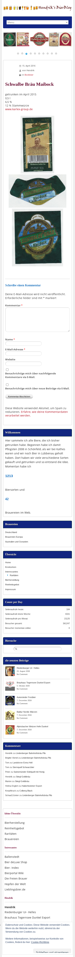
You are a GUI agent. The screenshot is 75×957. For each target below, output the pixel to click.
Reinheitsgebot (12, 584)
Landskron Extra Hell (22, 762)
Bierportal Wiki (14, 873)
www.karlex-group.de (19, 109)
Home (8, 562)
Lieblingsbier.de (15, 889)
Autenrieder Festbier (26, 697)
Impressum (10, 589)
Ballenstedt (12, 857)
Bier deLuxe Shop (16, 862)
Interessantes (11, 572)
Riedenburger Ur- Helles (28, 668)
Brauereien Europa (14, 537)
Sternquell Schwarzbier (23, 767)
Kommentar (13, 305)
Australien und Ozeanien (16, 542)
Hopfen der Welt (15, 884)
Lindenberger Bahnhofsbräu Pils (31, 753)
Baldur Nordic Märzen (27, 712)
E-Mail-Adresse (15, 349)
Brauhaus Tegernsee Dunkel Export (33, 682)
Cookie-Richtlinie (40, 942)
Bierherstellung (12, 580)
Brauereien (12, 839)
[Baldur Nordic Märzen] (10, 711)
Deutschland (11, 532)
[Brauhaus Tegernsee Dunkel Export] (10, 682)
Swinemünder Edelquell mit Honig (29, 772)
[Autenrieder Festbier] (10, 697)
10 (56, 53)
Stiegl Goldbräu (23, 776)
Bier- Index (12, 868)
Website (10, 359)
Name (10, 339)
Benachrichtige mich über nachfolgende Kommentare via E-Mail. (30, 375)
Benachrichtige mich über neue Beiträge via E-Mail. (37, 388)
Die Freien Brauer (16, 878)
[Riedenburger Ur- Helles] (10, 668)
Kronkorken (10, 567)
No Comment (22, 674)
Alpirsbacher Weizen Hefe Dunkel (32, 726)
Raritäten (14, 575)
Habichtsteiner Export (32, 786)
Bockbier (29, 74)
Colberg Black (25, 791)
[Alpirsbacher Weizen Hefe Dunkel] (10, 726)
